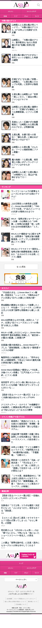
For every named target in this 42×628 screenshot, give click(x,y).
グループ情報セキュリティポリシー (24, 599)
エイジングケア (31, 568)
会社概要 (9, 599)
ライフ (37, 573)
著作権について (32, 601)
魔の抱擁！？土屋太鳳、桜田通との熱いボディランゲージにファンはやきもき (25, 162)
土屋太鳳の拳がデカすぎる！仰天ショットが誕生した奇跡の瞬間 (25, 57)
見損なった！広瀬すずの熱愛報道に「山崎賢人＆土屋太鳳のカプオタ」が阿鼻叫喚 (25, 124)
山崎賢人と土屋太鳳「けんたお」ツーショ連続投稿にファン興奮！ (25, 149)
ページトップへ (21, 579)
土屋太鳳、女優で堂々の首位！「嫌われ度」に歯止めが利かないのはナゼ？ (25, 137)
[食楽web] (21, 283)
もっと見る (21, 267)
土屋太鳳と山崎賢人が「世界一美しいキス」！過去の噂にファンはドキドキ (25, 97)
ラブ (15, 573)
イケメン (14, 50)
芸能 (13, 35)
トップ (21, 563)
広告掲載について (21, 604)
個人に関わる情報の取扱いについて (15, 601)
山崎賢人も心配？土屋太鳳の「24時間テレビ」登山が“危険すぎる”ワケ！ (25, 174)
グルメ (26, 573)
